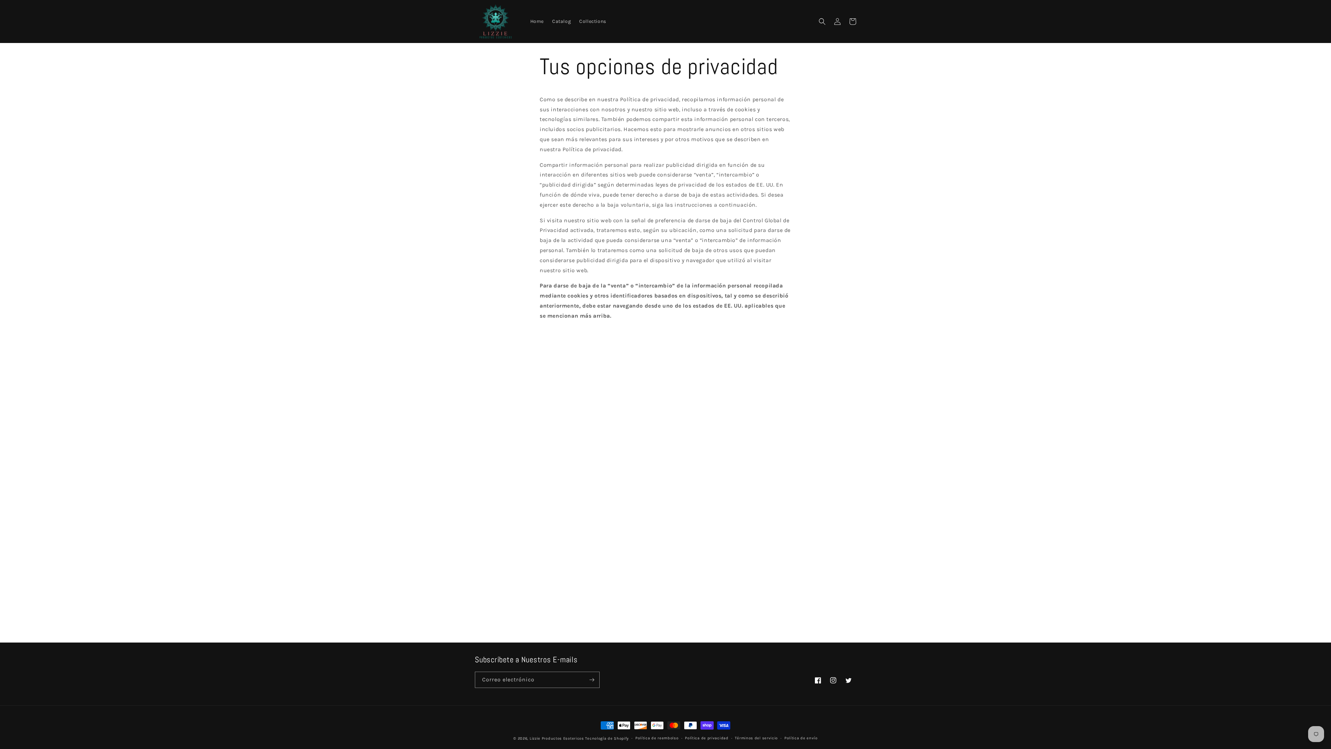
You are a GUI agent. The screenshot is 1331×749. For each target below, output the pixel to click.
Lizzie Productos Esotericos (557, 738)
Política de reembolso (657, 738)
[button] (822, 21)
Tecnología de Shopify (607, 738)
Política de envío (801, 738)
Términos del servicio (756, 738)
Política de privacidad (706, 738)
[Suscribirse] (591, 680)
